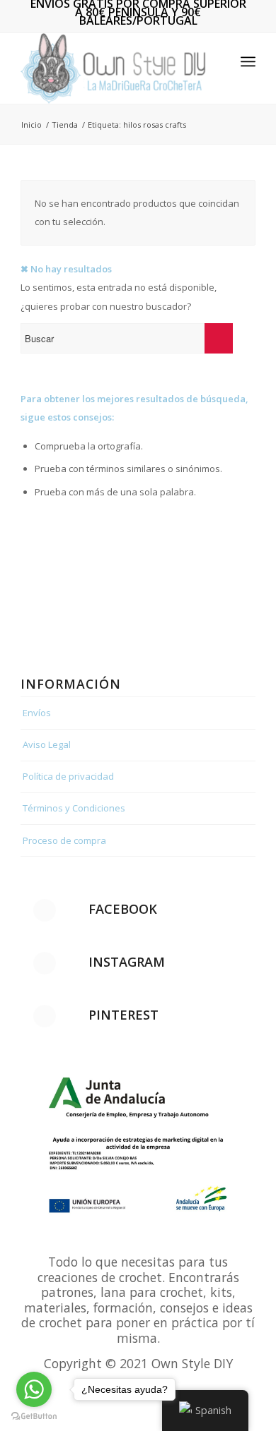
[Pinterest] (44, 1016)
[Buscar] (217, 61)
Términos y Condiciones (74, 808)
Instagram (126, 961)
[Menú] (248, 61)
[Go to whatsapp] (34, 1389)
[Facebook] (44, 910)
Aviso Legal (47, 744)
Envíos (37, 712)
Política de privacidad (68, 776)
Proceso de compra (64, 840)
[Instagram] (44, 963)
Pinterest (123, 1014)
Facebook (122, 908)
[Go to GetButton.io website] (34, 1416)
